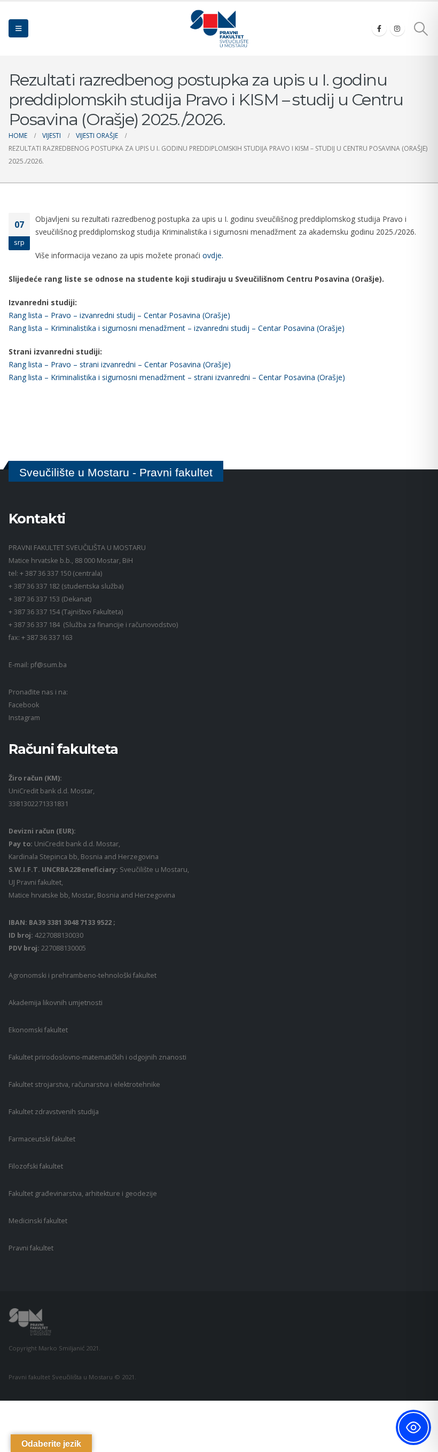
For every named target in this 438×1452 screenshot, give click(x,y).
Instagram (24, 717)
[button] (18, 28)
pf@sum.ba (48, 664)
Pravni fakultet (31, 1248)
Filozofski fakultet (36, 1166)
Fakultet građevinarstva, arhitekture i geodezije (83, 1193)
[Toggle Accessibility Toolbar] (413, 1427)
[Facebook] (379, 28)
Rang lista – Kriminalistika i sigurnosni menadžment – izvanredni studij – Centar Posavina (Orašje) (177, 328)
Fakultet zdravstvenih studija (54, 1111)
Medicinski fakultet (38, 1220)
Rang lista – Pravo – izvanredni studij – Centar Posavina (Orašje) (119, 315)
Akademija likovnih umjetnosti (56, 1002)
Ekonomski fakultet (38, 1029)
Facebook (24, 704)
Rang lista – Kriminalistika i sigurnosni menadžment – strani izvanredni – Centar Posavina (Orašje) (177, 377)
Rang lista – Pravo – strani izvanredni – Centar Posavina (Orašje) (120, 364)
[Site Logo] (219, 29)
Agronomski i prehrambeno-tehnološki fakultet (83, 975)
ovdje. (212, 255)
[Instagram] (397, 28)
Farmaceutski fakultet (42, 1139)
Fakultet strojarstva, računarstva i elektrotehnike (84, 1084)
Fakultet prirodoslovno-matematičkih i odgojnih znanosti (97, 1057)
